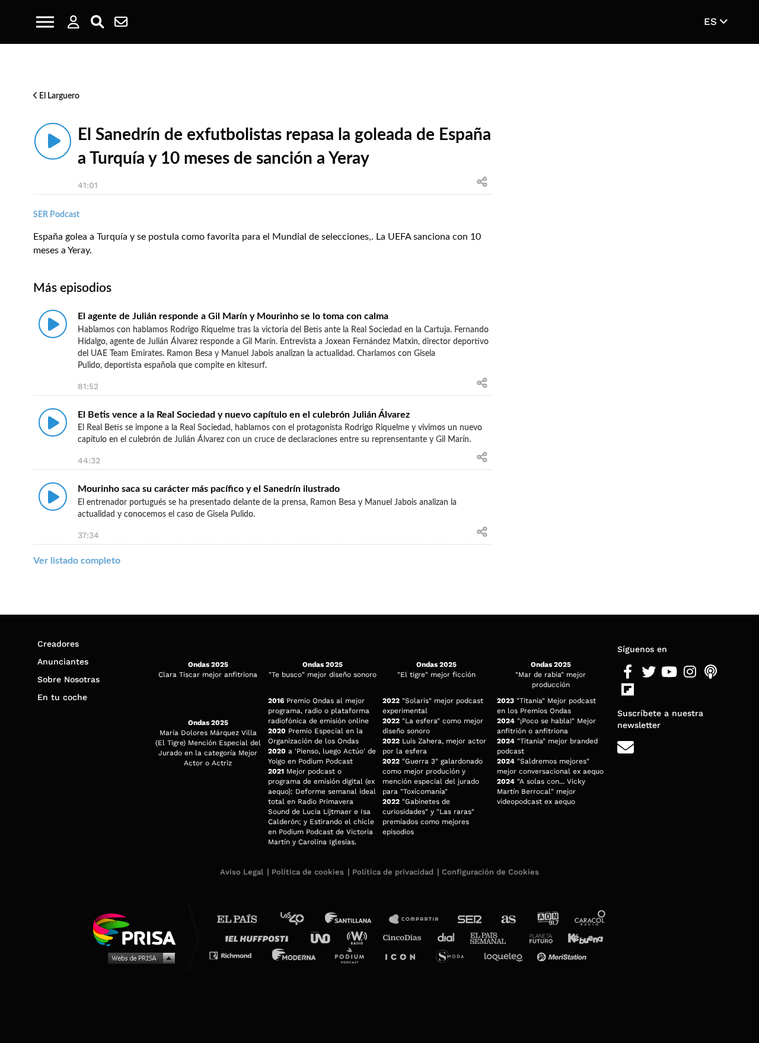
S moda (454, 954)
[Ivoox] (648, 690)
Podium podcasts (353, 954)
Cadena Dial (450, 937)
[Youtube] (669, 672)
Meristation (563, 954)
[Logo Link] (379, 22)
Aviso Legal (241, 871)
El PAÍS (244, 919)
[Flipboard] (627, 690)
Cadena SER (470, 919)
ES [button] (712, 21)
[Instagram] (690, 672)
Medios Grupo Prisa (138, 957)
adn (547, 919)
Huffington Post (260, 937)
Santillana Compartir (419, 919)
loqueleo (506, 954)
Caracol (590, 919)
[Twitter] (648, 672)
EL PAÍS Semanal (493, 937)
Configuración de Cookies (490, 871)
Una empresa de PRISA (138, 929)
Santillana (356, 919)
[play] (52, 141)
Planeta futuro (537, 937)
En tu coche (62, 697)
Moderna (295, 954)
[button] (45, 22)
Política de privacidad (392, 871)
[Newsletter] (121, 22)
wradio (360, 937)
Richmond (236, 954)
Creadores (58, 643)
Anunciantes (62, 661)
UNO (325, 937)
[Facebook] (627, 672)
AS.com (508, 919)
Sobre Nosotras (68, 679)
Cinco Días (405, 937)
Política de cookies (308, 871)
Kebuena (580, 937)
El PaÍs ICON (404, 954)
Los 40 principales (301, 919)
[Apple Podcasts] (710, 672)
